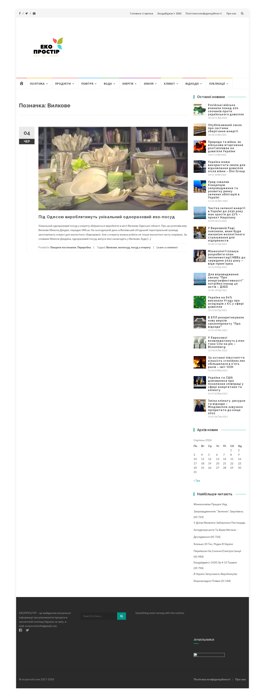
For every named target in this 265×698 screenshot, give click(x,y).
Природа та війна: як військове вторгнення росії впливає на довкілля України (225, 146)
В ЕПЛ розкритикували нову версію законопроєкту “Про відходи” (226, 322)
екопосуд (124, 247)
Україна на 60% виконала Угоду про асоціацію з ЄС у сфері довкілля (226, 302)
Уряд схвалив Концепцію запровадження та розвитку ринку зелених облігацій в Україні (224, 189)
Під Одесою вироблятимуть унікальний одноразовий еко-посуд (106, 217)
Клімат (169, 83)
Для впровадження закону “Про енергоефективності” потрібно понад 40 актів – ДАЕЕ (226, 280)
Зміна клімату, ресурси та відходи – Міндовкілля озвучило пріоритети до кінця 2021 (226, 407)
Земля (148, 83)
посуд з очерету (141, 247)
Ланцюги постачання (63, 247)
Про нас (231, 13)
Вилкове (111, 247)
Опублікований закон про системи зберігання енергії (225, 128)
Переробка (84, 247)
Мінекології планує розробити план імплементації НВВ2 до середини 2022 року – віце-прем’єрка (226, 257)
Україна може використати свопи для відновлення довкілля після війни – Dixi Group (226, 166)
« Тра (197, 480)
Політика (37, 83)
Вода (108, 83)
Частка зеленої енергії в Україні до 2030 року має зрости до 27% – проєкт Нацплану (226, 213)
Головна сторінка (141, 13)
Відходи (192, 83)
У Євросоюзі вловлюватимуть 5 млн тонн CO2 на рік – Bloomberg (226, 342)
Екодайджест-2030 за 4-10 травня (215, 562)
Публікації (217, 83)
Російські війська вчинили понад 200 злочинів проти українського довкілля (226, 109)
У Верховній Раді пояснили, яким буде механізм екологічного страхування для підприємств (226, 234)
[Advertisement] (161, 47)
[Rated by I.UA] (209, 654)
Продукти (63, 83)
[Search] (121, 616)
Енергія (127, 83)
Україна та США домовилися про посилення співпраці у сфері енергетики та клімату (226, 384)
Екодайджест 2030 (169, 13)
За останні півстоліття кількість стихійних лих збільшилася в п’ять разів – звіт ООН (226, 362)
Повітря (87, 83)
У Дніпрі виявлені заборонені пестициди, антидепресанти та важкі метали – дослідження (220, 529)
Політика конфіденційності (204, 13)
